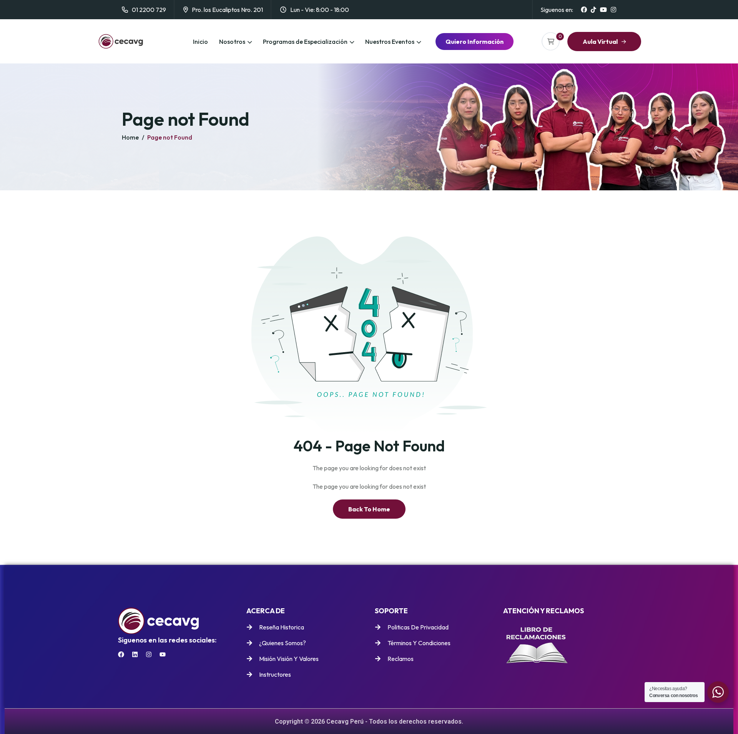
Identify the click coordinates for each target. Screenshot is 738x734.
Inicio (200, 41)
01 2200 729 (149, 9)
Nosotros (232, 41)
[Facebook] (121, 654)
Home (130, 137)
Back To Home (369, 509)
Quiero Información (474, 41)
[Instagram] (149, 654)
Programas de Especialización (305, 41)
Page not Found (169, 137)
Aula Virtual (600, 41)
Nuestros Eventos (389, 41)
